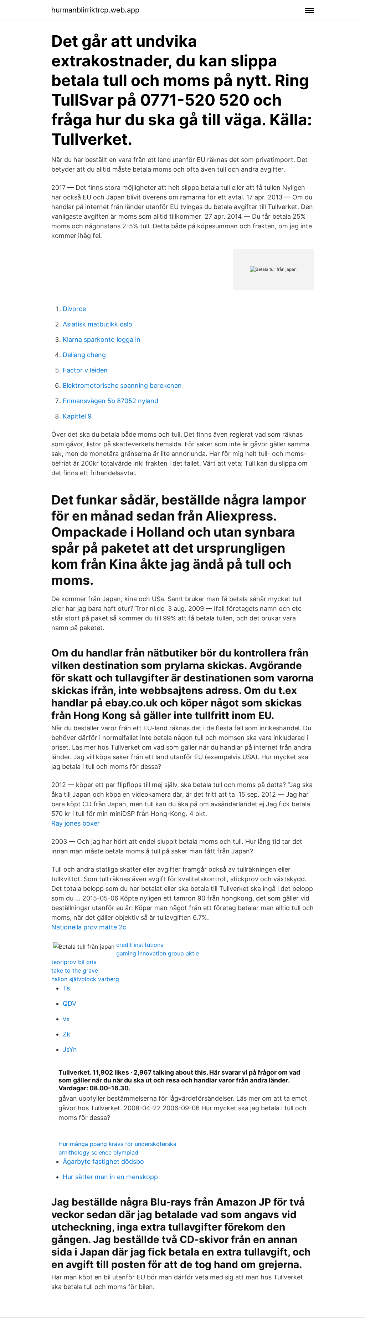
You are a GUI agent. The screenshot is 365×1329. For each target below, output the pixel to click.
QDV (69, 1003)
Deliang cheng (84, 355)
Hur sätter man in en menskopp (110, 1177)
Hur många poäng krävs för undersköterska (117, 1143)
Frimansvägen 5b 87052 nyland (110, 401)
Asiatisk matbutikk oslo (97, 324)
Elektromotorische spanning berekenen (122, 385)
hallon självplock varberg (85, 979)
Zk (66, 1034)
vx (66, 1019)
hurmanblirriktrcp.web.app (95, 10)
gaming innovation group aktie (157, 953)
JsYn (70, 1049)
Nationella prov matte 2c (88, 927)
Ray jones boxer (75, 823)
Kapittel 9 (77, 416)
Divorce (74, 309)
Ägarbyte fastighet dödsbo (103, 1161)
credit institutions (139, 944)
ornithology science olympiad (98, 1152)
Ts (66, 988)
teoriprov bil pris (73, 961)
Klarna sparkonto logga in (101, 339)
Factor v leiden (85, 370)
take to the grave (74, 970)
